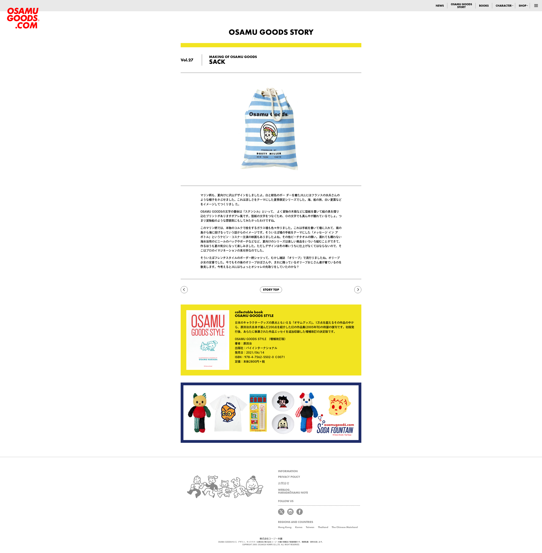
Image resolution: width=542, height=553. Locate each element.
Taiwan (310, 527)
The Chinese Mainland (345, 527)
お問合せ (283, 483)
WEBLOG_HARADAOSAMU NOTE (293, 491)
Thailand (323, 527)
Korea (298, 527)
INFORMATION (288, 471)
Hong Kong (284, 527)
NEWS (440, 5)
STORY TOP (271, 290)
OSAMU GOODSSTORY (461, 5)
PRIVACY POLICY (289, 476)
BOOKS (484, 5)
